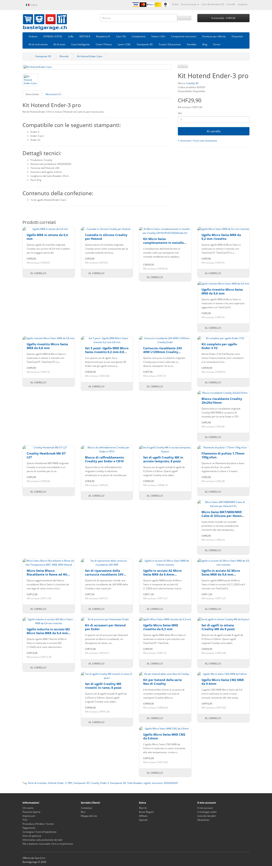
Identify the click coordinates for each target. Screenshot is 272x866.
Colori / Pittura (104, 44)
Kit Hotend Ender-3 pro (89, 56)
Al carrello (214, 131)
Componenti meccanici (183, 36)
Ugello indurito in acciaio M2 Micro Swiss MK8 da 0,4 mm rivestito (48, 633)
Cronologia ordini (206, 812)
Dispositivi (237, 36)
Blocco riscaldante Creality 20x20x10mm (222, 401)
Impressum (29, 816)
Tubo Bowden (134, 783)
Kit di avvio (59, 44)
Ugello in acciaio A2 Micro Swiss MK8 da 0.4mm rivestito (162, 574)
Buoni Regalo (146, 812)
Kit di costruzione (38, 44)
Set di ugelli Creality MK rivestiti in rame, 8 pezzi (103, 686)
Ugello (147, 783)
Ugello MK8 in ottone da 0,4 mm (47, 237)
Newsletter (203, 820)
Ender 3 (104, 783)
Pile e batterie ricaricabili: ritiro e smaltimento (48, 843)
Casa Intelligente (80, 44)
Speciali (143, 820)
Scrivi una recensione (205, 140)
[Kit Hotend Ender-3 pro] (97, 67)
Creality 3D (192, 83)
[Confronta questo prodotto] (185, 66)
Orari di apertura (32, 835)
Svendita (191, 44)
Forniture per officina (214, 36)
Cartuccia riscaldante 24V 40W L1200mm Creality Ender (162, 352)
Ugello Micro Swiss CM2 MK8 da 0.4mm (223, 682)
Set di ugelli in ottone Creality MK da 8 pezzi (218, 627)
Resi (83, 812)
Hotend (52, 783)
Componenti (138, 36)
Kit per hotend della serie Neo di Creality (162, 682)
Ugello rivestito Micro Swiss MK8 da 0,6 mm (222, 291)
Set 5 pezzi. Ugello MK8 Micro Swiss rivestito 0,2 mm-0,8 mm (106, 352)
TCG (25, 820)
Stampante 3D (145, 44)
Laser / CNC (124, 44)
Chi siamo (28, 808)
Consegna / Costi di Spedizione (40, 832)
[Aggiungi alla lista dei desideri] (180, 66)
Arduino (33, 36)
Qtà (180, 113)
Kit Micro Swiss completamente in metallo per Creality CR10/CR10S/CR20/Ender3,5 (163, 245)
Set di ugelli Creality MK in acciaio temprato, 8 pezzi (163, 459)
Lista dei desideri (206, 816)
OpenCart (39, 858)
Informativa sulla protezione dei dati (42, 839)
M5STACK (84, 36)
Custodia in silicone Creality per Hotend (106, 237)
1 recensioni (184, 140)
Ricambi (64, 56)
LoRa (70, 36)
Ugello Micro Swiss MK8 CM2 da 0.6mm (164, 736)
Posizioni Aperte (31, 812)
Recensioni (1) (53, 94)
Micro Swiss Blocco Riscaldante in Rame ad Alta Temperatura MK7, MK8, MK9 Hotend (48, 576)
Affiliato (143, 816)
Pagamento (29, 828)
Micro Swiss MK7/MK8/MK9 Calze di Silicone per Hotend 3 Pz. (223, 516)
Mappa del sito (89, 816)
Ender (60, 783)
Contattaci (86, 808)
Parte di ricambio (37, 783)
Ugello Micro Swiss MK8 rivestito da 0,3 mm (160, 627)
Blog (204, 44)
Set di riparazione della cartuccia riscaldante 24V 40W (104, 574)
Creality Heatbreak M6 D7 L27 (46, 455)
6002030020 (171, 783)
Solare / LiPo (158, 36)
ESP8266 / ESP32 (52, 36)
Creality (95, 783)
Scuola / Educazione (170, 44)
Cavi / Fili (121, 36)
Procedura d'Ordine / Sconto (38, 824)
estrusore (157, 783)
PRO (70, 783)
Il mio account (205, 808)
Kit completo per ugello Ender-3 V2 (219, 346)
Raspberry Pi (103, 36)
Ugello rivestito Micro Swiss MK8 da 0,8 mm (47, 346)
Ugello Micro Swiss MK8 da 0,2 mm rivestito (221, 237)
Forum (216, 44)
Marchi (143, 808)
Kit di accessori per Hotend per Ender (105, 627)
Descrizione (32, 94)
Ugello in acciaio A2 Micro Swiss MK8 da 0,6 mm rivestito (221, 574)
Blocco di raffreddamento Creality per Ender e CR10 (104, 459)
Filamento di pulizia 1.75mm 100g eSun (223, 455)
